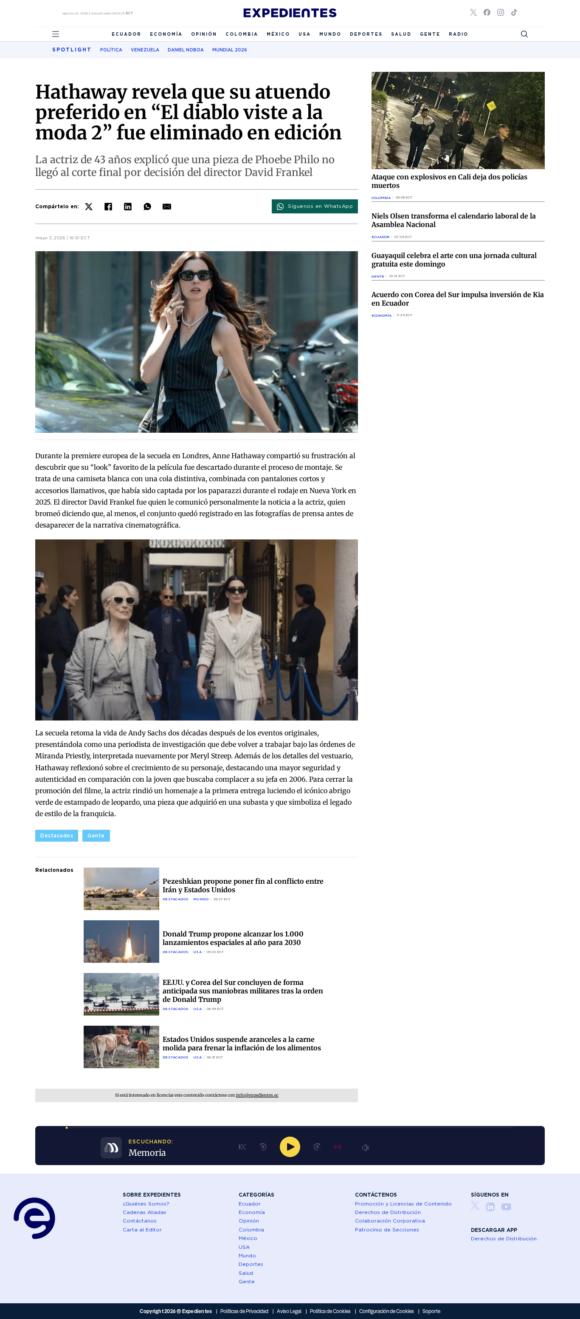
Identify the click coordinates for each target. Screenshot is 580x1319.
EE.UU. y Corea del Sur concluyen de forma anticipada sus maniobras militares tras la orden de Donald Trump (243, 991)
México (278, 34)
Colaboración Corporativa (390, 1220)
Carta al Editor (142, 1229)
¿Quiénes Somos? (146, 1203)
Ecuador (126, 34)
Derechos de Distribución (388, 1212)
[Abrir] (55, 34)
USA (304, 34)
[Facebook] (108, 206)
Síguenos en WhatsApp (320, 206)
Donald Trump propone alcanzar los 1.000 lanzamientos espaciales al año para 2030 (233, 938)
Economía (166, 34)
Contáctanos (140, 1220)
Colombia (241, 34)
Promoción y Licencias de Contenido (403, 1203)
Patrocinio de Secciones (387, 1229)
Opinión (204, 34)
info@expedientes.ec (257, 1095)
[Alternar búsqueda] (524, 34)
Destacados (56, 835)
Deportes (366, 34)
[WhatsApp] (147, 206)
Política (111, 49)
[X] (88, 206)
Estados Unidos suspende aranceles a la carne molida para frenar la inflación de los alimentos (242, 1043)
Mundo (330, 34)
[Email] (166, 206)
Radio (458, 34)
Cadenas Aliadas (144, 1212)
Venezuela (145, 49)
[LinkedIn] (127, 206)
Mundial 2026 (229, 49)
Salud (401, 34)
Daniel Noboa (186, 49)
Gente (430, 34)
